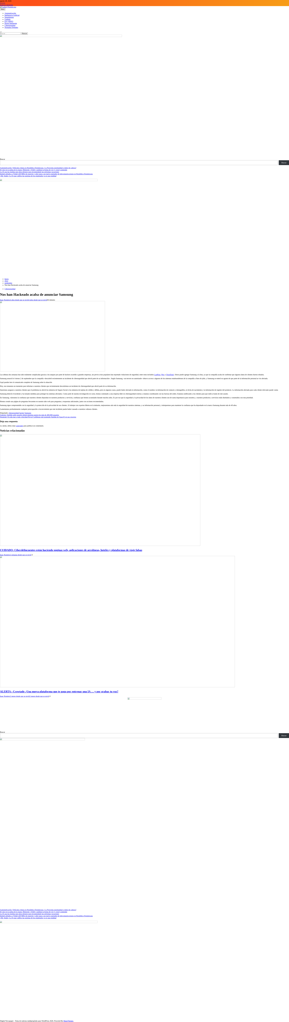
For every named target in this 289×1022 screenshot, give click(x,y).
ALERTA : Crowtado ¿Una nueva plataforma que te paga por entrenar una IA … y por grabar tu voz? (59, 691)
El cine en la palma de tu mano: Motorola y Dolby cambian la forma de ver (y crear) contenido (33, 170)
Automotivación (10, 13)
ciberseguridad (14, 413)
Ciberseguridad (10, 25)
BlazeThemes (68, 1021)
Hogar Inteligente (11, 23)
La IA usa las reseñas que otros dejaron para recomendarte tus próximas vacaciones (29, 172)
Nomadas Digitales (11, 27)
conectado (19, 426)
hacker (21, 413)
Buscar (2, 159)
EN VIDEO (9, 21)
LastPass (157, 375)
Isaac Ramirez (5, 300)
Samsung (28, 413)
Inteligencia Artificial (12, 15)
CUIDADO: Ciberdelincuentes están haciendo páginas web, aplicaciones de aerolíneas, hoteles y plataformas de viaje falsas (71, 550)
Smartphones (9, 17)
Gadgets (7, 19)
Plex (162, 375)
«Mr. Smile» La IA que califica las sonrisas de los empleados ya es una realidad (28, 176)
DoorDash (170, 375)
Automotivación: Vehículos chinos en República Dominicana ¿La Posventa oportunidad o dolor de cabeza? (38, 168)
